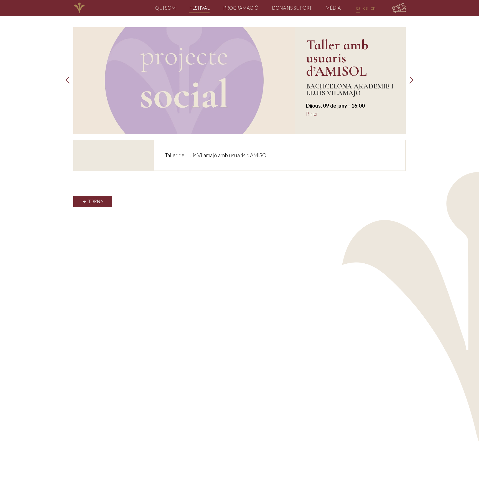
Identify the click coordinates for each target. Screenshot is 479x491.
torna (95, 201)
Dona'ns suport (292, 8)
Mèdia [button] (333, 8)
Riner (312, 113)
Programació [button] (240, 8)
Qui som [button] (165, 8)
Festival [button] (199, 8)
